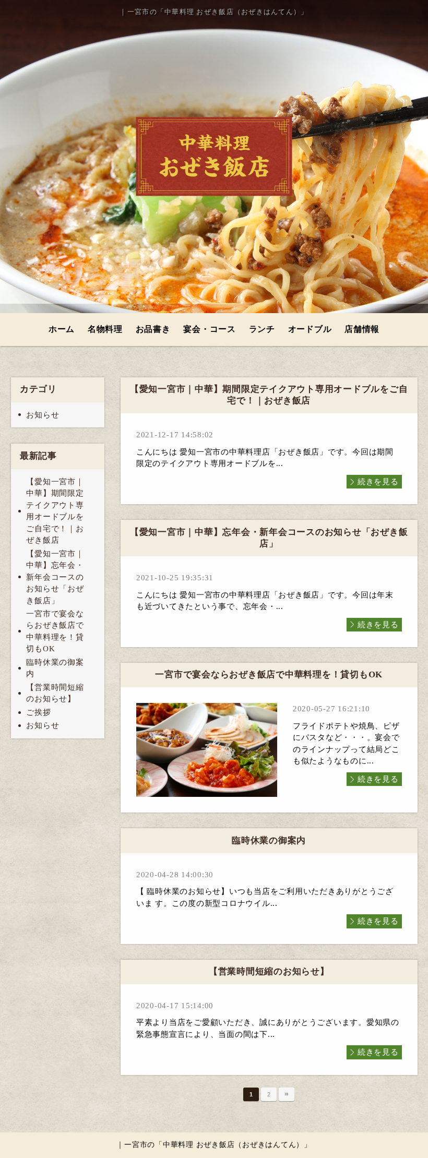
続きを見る (378, 481)
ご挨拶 (38, 712)
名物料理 (105, 329)
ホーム (62, 329)
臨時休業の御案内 (55, 668)
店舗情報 (361, 329)
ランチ (262, 329)
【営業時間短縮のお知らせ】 (55, 693)
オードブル (310, 329)
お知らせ (42, 415)
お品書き (153, 329)
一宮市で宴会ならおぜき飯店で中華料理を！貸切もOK (55, 631)
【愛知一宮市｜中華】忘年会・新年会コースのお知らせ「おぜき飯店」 (55, 577)
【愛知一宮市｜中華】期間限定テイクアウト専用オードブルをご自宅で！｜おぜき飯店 (55, 511)
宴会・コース (209, 329)
